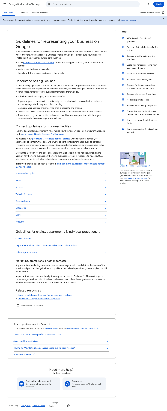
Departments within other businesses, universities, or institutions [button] (46, 245)
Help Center (9, 12)
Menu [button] (18, 215)
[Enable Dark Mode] (68, 406)
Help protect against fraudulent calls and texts (142, 130)
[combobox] (96, 4)
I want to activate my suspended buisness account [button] (37, 334)
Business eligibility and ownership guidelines (141, 57)
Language (54, 403)
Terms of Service (38, 406)
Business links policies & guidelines (141, 94)
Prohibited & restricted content (140, 74)
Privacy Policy (26, 406)
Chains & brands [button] (23, 238)
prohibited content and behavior (38, 62)
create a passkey (128, 20)
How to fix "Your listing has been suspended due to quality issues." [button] (44, 348)
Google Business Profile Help (24, 4)
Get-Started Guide (39, 12)
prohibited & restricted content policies (51, 139)
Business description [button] (25, 173)
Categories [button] (21, 208)
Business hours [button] (23, 201)
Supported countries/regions (139, 79)
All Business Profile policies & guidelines (139, 40)
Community (23, 12)
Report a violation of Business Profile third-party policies (45, 295)
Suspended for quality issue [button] (26, 341)
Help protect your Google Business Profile (142, 121)
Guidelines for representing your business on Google (142, 66)
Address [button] (19, 187)
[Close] (163, 19)
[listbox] (56, 406)
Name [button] (18, 180)
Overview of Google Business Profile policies (39, 298)
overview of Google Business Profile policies (43, 134)
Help (124, 32)
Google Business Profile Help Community (81, 328)
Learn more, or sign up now (135, 178)
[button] (5, 4)
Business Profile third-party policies (142, 105)
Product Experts (50, 328)
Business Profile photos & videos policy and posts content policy (141, 87)
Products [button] (20, 222)
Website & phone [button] (24, 194)
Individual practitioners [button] (26, 252)
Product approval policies (138, 100)
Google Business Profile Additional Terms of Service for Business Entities (143, 113)
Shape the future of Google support (135, 166)
